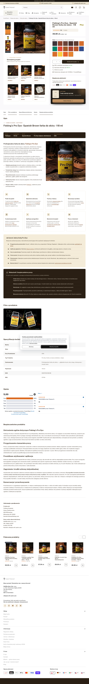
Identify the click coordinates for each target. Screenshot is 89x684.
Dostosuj (31, 346)
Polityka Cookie (33, 343)
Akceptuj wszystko (54, 346)
